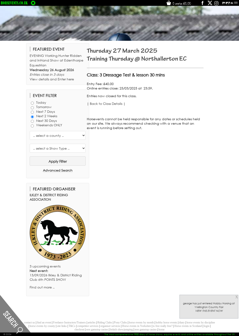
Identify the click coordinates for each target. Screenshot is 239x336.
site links (62, 326)
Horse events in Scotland (188, 326)
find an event (44, 322)
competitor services (87, 326)
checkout (79, 329)
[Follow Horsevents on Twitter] (210, 5)
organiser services (110, 326)
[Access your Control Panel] (33, 3)
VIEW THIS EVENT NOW (209, 311)
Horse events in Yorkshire (136, 326)
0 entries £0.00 (181, 3)
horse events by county (42, 326)
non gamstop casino (97, 329)
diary (182, 322)
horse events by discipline (200, 322)
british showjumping (121, 329)
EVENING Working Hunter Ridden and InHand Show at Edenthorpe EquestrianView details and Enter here (56, 67)
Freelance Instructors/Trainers (69, 322)
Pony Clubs (120, 322)
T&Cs (72, 326)
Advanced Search (58, 170)
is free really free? (162, 326)
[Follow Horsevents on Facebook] (202, 5)
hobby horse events (166, 322)
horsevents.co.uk (14, 3)
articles (91, 322)
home (161, 329)
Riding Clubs (104, 322)
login (206, 326)
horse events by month (141, 322)
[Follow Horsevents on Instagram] (216, 5)
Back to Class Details (106, 103)
